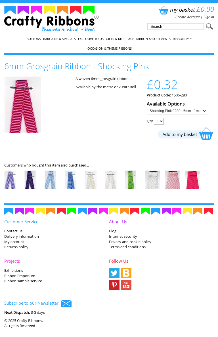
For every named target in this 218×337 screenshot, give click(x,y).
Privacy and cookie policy (130, 241)
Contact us (13, 230)
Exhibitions (13, 270)
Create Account (187, 16)
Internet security (123, 236)
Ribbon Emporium (19, 275)
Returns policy (16, 246)
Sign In (208, 16)
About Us (118, 221)
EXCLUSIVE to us (91, 39)
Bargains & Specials (59, 39)
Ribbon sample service (23, 280)
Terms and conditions (127, 246)
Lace (130, 39)
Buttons (34, 39)
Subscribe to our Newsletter (32, 303)
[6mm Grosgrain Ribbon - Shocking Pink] (22, 131)
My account (14, 241)
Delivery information (21, 236)
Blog (112, 230)
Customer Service (21, 221)
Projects (12, 261)
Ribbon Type (182, 39)
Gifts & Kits (115, 39)
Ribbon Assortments (153, 39)
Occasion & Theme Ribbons (109, 48)
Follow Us (118, 261)
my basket (192, 9)
